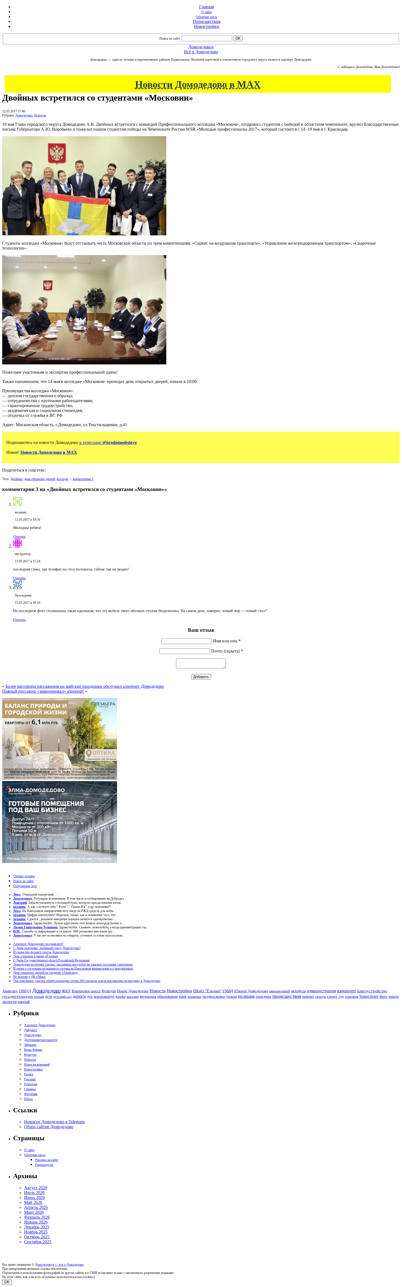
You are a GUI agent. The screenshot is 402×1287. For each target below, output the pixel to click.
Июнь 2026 (34, 1197)
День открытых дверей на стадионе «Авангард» (45, 973)
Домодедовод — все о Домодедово (59, 1264)
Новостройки (206, 26)
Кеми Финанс (33, 1050)
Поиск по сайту (169, 38)
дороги (79, 996)
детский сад (62, 996)
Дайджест (30, 1030)
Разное (28, 1074)
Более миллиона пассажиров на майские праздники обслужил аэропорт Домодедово (84, 686)
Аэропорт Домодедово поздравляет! (38, 944)
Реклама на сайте (46, 1160)
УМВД (227, 991)
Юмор (28, 1099)
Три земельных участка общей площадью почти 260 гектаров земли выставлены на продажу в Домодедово (86, 981)
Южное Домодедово (251, 991)
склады (320, 996)
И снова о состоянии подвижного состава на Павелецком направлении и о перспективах (73, 968)
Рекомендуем (44, 1165)
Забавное (30, 1045)
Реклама (30, 1079)
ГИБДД (25, 991)
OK (7, 1282)
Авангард (10, 991)
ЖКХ (66, 991)
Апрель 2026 (36, 1207)
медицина (148, 996)
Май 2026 (33, 1202)
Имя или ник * (227, 641)
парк (183, 996)
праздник (263, 996)
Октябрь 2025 (36, 1237)
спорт (332, 996)
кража (121, 996)
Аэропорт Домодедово (40, 1025)
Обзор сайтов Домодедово (48, 1126)
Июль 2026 (34, 1192)
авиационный (279, 991)
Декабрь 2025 (36, 1227)
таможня (351, 996)
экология (9, 1001)
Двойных (16, 479)
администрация (321, 990)
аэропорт (346, 990)
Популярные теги (25, 886)
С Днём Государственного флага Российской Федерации (51, 960)
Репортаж (30, 1084)
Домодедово (24, 115)
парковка (194, 996)
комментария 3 (83, 479)
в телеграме (108, 442)
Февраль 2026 (37, 1217)
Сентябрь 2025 (37, 1241)
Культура (109, 991)
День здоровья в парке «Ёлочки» (35, 956)
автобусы (298, 991)
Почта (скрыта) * (227, 651)
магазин (133, 996)
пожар (231, 996)
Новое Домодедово (132, 991)
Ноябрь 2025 (36, 1232)
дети (48, 996)
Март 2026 (34, 1212)
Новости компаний (37, 1064)
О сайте (206, 12)
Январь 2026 (36, 1222)
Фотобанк (30, 1094)
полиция (246, 996)
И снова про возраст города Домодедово (41, 952)
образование (167, 996)
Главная (206, 6)
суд (341, 996)
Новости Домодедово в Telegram (54, 1121)
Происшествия (206, 21)
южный (24, 1001)
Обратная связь (206, 17)
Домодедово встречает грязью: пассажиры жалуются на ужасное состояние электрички (73, 964)
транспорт (368, 996)
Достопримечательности (40, 1040)
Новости (40, 115)
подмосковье (213, 996)
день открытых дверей (39, 479)
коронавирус (104, 996)
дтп (90, 996)
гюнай (39, 996)
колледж (62, 479)
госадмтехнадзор (17, 996)
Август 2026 (35, 1187)
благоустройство (372, 991)
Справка (30, 1089)
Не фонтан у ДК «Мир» (29, 977)
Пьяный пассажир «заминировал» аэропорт (43, 691)
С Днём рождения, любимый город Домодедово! (47, 948)
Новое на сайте (23, 881)
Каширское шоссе (86, 991)
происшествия (286, 996)
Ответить (19, 537)
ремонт (308, 996)
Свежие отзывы (24, 876)
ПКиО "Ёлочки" (207, 991)
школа (394, 996)
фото (384, 996)
